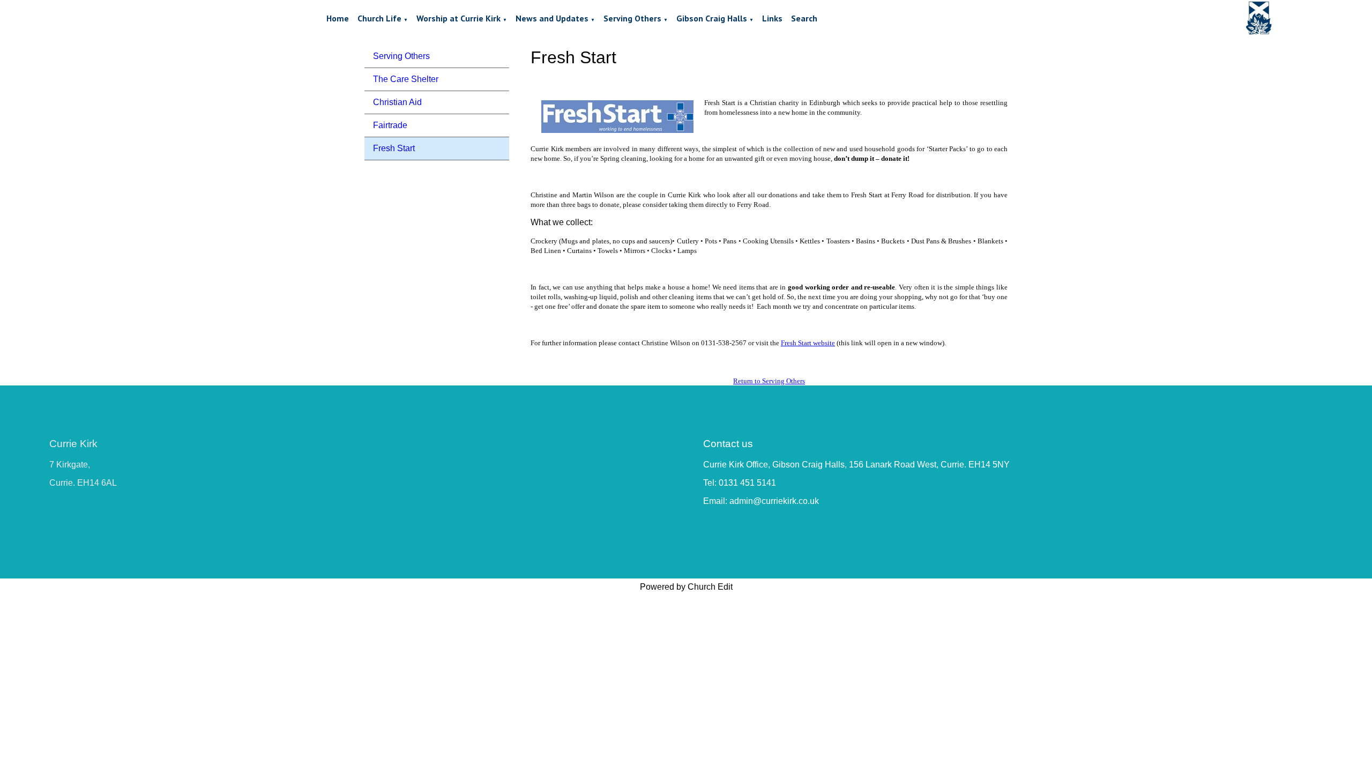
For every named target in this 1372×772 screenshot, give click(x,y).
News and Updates (552, 18)
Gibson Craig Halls (711, 18)
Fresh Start (394, 148)
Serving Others (632, 18)
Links (772, 18)
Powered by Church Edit (686, 586)
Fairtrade (390, 125)
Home (337, 18)
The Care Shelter (405, 79)
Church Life (379, 18)
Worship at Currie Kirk (458, 18)
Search (804, 18)
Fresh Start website (808, 343)
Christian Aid (397, 102)
